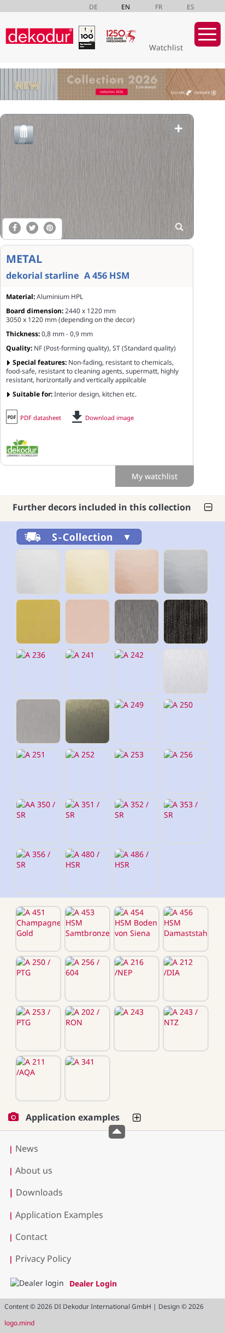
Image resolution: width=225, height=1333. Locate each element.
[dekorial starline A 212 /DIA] (184, 979)
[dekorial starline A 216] (184, 572)
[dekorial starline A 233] (135, 622)
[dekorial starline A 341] (86, 1078)
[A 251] (37, 771)
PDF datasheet (40, 417)
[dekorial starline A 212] (135, 572)
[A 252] (86, 771)
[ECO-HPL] (22, 448)
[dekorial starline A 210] (37, 572)
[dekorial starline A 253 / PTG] (37, 1029)
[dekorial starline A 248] (86, 721)
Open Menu (207, 34)
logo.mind (19, 1323)
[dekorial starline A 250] (184, 721)
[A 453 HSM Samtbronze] (86, 929)
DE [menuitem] (93, 7)
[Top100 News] (89, 46)
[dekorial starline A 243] (135, 1029)
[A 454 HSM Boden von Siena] (135, 929)
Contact (31, 1237)
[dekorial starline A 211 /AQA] (37, 1078)
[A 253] (135, 771)
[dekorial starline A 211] (86, 572)
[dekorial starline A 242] (135, 671)
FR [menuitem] (158, 7)
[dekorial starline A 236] (37, 671)
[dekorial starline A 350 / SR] (37, 821)
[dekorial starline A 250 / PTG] (37, 979)
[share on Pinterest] (50, 228)
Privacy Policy (43, 1258)
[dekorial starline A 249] (135, 721)
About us (33, 1170)
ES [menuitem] (190, 7)
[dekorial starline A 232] (86, 622)
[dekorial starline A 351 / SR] (86, 821)
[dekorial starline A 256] (184, 771)
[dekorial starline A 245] (184, 671)
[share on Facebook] (15, 228)
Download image (109, 417)
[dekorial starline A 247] (37, 721)
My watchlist (154, 476)
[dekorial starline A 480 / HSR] (86, 871)
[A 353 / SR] (184, 821)
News (26, 1148)
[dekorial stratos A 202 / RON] (86, 1029)
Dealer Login (93, 1283)
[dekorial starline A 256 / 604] (86, 979)
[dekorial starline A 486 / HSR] (135, 871)
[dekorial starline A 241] (86, 671)
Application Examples (59, 1215)
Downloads (36, 1192)
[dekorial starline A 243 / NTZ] (184, 1029)
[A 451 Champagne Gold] (37, 929)
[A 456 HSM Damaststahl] (96, 176)
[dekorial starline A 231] (37, 622)
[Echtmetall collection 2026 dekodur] (112, 85)
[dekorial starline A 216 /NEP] (135, 979)
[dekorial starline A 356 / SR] (37, 871)
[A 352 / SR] (135, 821)
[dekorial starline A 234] (184, 622)
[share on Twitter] (32, 228)
